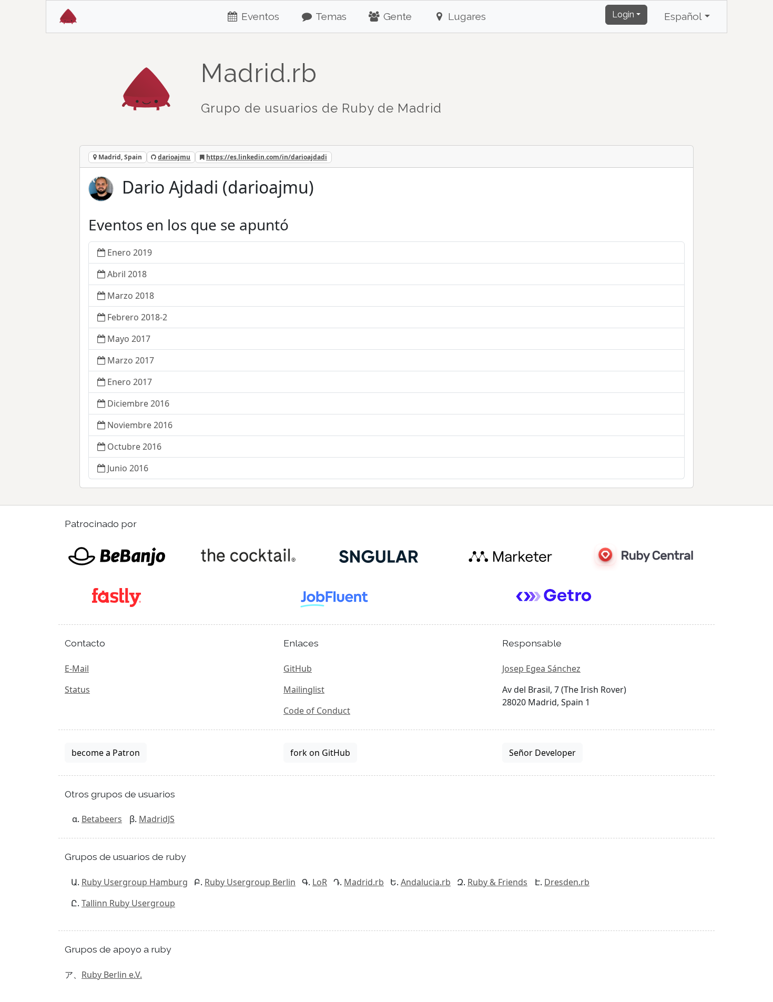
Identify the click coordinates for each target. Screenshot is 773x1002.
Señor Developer (542, 752)
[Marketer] (510, 555)
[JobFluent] (335, 596)
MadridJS (157, 819)
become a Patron (106, 752)
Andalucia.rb (426, 882)
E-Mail (77, 668)
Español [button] (683, 16)
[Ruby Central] (641, 555)
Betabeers (102, 819)
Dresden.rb (566, 882)
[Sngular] (379, 555)
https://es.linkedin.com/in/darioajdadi (266, 157)
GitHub (297, 668)
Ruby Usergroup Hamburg (135, 882)
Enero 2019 (129, 252)
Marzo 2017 (130, 360)
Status (77, 689)
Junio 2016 (127, 468)
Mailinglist (303, 689)
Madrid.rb (364, 882)
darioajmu (174, 157)
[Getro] (554, 596)
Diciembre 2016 (138, 403)
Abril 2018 (127, 274)
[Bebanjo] (116, 555)
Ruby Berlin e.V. (112, 974)
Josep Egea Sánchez (541, 668)
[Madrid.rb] (146, 83)
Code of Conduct (316, 710)
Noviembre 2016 (139, 425)
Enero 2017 (129, 382)
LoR (319, 882)
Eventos (259, 16)
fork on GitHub (320, 752)
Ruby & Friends (497, 882)
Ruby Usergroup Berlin (250, 882)
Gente (396, 16)
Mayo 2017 (128, 339)
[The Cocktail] (248, 555)
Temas (330, 16)
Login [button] (623, 14)
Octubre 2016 (134, 446)
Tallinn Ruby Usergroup (128, 903)
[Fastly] (116, 596)
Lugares (465, 16)
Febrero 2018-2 (137, 317)
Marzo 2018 (130, 295)
